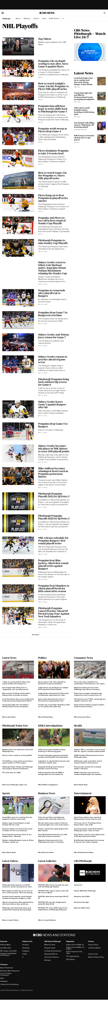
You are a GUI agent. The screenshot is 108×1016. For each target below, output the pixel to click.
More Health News (81, 785)
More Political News (45, 717)
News (18, 19)
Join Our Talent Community (5, 974)
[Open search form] (104, 13)
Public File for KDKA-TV (75, 945)
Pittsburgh (6, 19)
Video (44, 19)
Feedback (3, 981)
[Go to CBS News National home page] (47, 13)
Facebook (26, 948)
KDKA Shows (54, 19)
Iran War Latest (5, 948)
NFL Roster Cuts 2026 (8, 951)
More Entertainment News (84, 852)
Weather (27, 19)
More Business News (46, 852)
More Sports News (9, 852)
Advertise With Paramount (9, 971)
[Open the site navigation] (17, 13)
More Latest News (9, 717)
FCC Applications (72, 956)
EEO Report (70, 959)
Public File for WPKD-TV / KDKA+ (75, 948)
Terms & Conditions (51, 957)
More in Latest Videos (10, 920)
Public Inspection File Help (74, 952)
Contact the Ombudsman (9, 984)
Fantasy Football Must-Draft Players (8, 954)
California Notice (94, 948)
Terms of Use (93, 954)
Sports (36, 19)
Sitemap (47, 960)
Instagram (25, 951)
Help (2, 978)
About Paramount (6, 968)
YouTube (25, 945)
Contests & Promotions (52, 951)
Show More (35, 635)
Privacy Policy (93, 945)
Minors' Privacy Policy (96, 957)
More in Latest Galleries (47, 920)
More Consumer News (82, 717)
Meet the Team (49, 945)
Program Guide (49, 948)
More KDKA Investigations (48, 785)
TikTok (24, 954)
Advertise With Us (50, 954)
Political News (5, 945)
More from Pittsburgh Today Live (14, 785)
